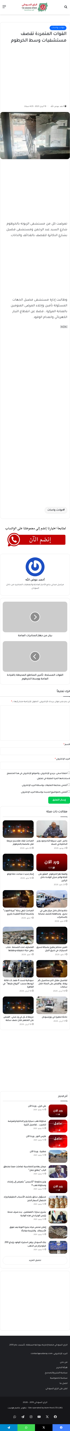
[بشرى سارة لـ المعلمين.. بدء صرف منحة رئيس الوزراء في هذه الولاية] (58, 1217)
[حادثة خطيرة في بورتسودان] (51, 1005)
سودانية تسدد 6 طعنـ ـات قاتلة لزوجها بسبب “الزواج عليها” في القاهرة (18, 983)
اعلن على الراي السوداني (56, 1389)
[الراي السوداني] (35, 7)
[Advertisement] (40, 73)
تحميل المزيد (35, 1260)
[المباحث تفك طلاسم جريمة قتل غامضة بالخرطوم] (18, 829)
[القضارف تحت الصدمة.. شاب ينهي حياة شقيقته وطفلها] (18, 935)
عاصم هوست (14, 1408)
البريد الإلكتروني (62, 759)
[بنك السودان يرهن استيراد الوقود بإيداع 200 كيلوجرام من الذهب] (58, 1247)
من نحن (63, 1362)
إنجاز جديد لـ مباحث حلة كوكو (20, 874)
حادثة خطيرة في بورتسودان (54, 1017)
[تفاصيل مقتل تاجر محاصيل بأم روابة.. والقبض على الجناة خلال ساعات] (51, 969)
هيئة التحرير (61, 1367)
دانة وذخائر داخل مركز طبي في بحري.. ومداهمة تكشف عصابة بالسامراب (52, 914)
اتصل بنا (63, 1383)
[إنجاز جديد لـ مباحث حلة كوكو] (18, 862)
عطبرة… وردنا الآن (38, 1152)
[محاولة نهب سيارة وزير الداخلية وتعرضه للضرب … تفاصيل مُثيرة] (58, 1126)
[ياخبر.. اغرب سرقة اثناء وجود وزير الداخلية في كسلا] (51, 829)
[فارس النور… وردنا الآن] (58, 1141)
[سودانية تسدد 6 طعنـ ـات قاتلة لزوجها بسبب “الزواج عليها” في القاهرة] (18, 969)
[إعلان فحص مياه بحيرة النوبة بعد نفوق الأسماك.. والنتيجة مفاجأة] (58, 1232)
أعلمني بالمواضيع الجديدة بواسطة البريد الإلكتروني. (44, 792)
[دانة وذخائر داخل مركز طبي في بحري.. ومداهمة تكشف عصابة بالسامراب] (51, 899)
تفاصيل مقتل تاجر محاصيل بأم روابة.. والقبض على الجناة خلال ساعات (52, 983)
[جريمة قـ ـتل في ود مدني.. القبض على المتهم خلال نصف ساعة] (18, 1005)
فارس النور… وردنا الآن (36, 1136)
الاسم (67, 745)
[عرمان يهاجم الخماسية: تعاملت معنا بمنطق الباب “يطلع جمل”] (58, 1171)
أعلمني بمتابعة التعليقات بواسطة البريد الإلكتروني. (44, 785)
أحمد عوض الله (57, 107)
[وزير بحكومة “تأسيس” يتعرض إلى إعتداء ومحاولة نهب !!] (58, 1186)
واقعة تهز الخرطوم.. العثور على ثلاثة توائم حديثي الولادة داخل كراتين (52, 877)
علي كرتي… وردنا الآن (37, 1106)
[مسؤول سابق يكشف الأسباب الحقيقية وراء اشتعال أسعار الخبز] (58, 1201)
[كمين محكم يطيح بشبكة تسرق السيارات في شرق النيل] (51, 935)
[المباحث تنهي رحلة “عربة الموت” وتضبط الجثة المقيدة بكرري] (18, 899)
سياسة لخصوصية (58, 1378)
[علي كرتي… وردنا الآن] (58, 1111)
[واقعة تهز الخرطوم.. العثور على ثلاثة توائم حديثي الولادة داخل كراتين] (51, 862)
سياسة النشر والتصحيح (56, 1373)
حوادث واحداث (58, 28)
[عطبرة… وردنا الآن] (58, 1156)
